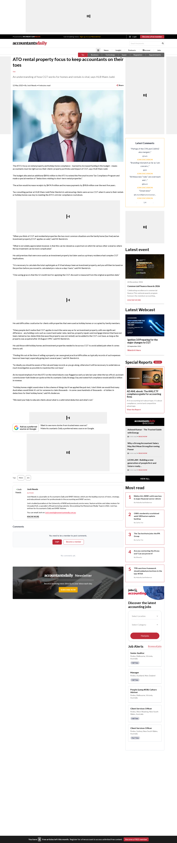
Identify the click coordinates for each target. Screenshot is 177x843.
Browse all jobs (155, 646)
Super (124, 55)
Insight (118, 50)
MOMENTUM (31, 37)
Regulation (137, 55)
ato (28, 478)
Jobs (159, 50)
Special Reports (143, 362)
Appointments (155, 55)
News (106, 50)
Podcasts (132, 50)
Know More (33, 516)
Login (134, 37)
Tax (82, 55)
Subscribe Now (68, 590)
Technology (110, 55)
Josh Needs (32, 85)
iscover (147, 50)
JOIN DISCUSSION (145, 159)
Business (94, 55)
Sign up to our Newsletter (90, 37)
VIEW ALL (145, 478)
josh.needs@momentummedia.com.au (60, 512)
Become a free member (152, 37)
